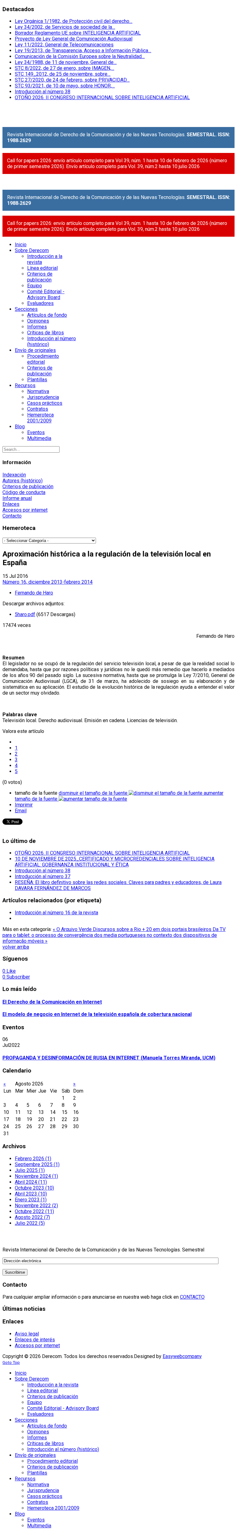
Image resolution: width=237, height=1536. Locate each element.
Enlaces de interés (35, 1340)
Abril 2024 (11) (31, 1182)
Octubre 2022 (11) (34, 1211)
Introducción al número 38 (42, 92)
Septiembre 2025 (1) (37, 1164)
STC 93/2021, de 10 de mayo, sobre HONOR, (65, 86)
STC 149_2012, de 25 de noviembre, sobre (62, 74)
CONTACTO (192, 1297)
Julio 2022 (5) (30, 1223)
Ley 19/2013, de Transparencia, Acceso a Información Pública (83, 50)
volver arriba (15, 947)
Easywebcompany (182, 1356)
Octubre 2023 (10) (34, 1188)
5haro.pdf (25, 614)
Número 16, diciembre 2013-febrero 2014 (47, 582)
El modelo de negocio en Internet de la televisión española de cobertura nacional (97, 1014)
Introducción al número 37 (42, 876)
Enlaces (10, 504)
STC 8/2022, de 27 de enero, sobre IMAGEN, (64, 68)
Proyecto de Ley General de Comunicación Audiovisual (73, 39)
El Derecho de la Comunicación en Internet (52, 1002)
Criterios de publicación (27, 486)
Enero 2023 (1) (31, 1200)
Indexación (14, 475)
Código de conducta (23, 492)
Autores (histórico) (22, 481)
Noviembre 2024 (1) (36, 1176)
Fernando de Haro (34, 593)
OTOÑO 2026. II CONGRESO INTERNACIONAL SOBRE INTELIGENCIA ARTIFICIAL (102, 97)
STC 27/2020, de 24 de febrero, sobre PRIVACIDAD (72, 80)
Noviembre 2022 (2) (36, 1205)
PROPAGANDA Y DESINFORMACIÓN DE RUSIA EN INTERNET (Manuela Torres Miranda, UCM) (108, 1058)
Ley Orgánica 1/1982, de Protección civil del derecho (73, 21)
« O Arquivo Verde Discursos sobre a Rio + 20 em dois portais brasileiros (133, 929)
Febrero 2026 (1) (33, 1159)
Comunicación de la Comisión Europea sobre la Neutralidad (80, 56)
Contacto (12, 516)
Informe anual (17, 498)
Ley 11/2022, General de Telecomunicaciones (64, 45)
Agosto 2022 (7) (32, 1217)
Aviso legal (27, 1334)
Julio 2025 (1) (30, 1170)
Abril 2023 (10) (31, 1194)
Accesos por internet (25, 510)
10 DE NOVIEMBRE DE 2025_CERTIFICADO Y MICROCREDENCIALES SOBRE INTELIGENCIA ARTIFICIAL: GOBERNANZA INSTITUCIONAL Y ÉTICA (114, 862)
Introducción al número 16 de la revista (56, 913)
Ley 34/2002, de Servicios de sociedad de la (65, 27)
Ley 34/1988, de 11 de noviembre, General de (66, 62)
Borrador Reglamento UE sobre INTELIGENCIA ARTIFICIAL (78, 33)
